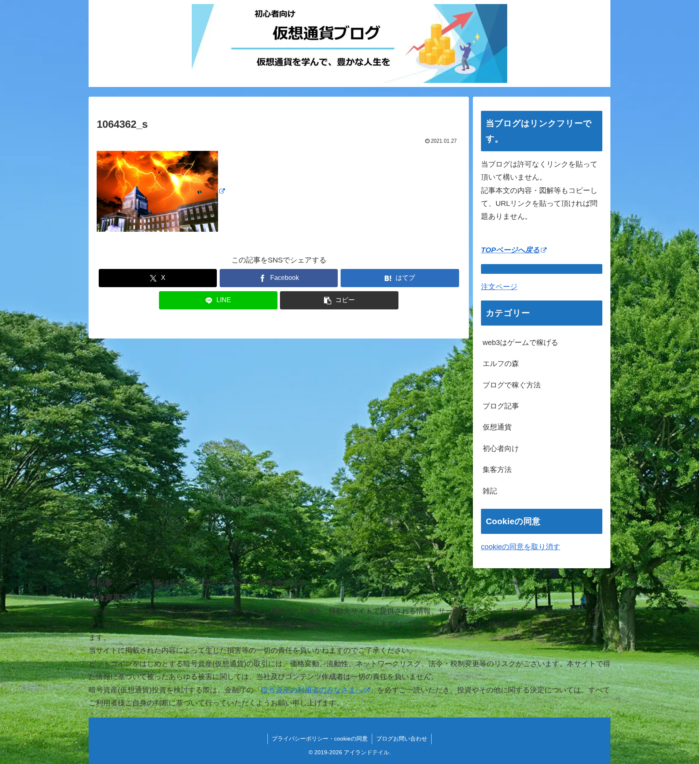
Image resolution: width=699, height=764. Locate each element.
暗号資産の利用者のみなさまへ (312, 690)
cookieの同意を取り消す (520, 547)
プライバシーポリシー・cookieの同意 (320, 738)
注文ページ (499, 287)
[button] (339, 300)
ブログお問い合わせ (401, 738)
